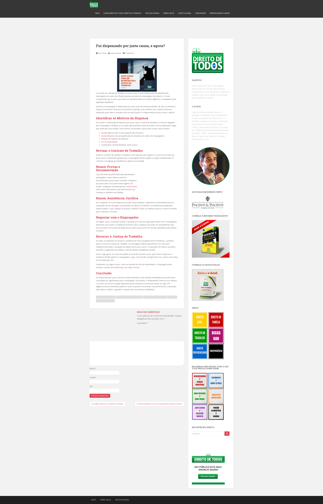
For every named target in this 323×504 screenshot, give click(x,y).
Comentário (142, 323)
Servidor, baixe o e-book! (220, 13)
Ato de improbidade (109, 142)
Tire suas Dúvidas (152, 13)
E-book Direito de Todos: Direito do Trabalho (122, 13)
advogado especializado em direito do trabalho (130, 205)
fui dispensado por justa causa (155, 297)
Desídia (104, 133)
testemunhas (131, 186)
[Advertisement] (161, 26)
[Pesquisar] (227, 433)
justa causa (117, 99)
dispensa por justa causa (106, 297)
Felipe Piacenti (115, 53)
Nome (93, 368)
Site (91, 386)
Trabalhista (129, 53)
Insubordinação (107, 136)
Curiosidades (200, 13)
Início (97, 13)
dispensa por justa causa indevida (129, 297)
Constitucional (184, 13)
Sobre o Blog (168, 13)
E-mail (93, 377)
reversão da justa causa (105, 301)
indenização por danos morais (127, 267)
